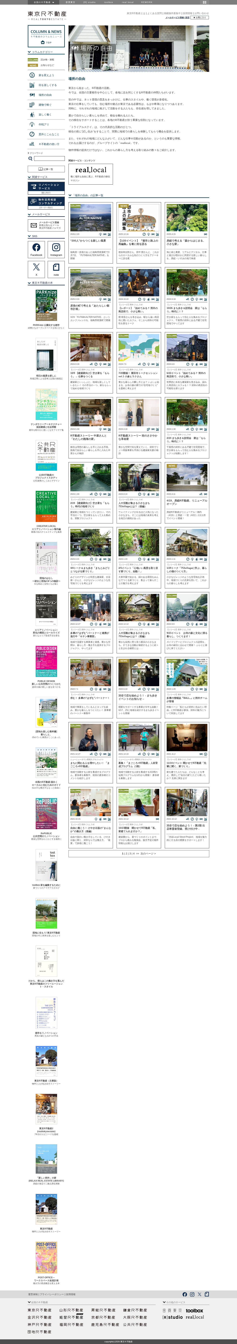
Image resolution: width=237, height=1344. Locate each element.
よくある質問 (154, 13)
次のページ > (147, 853)
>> (137, 853)
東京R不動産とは (136, 13)
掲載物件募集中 (172, 13)
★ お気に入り (199, 17)
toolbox (108, 2)
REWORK (147, 2)
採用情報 (187, 13)
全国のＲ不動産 (43, 2)
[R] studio (90, 2)
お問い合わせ (201, 13)
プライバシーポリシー (52, 1294)
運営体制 (33, 1294)
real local (128, 2)
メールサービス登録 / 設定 (178, 17)
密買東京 (70, 2)
